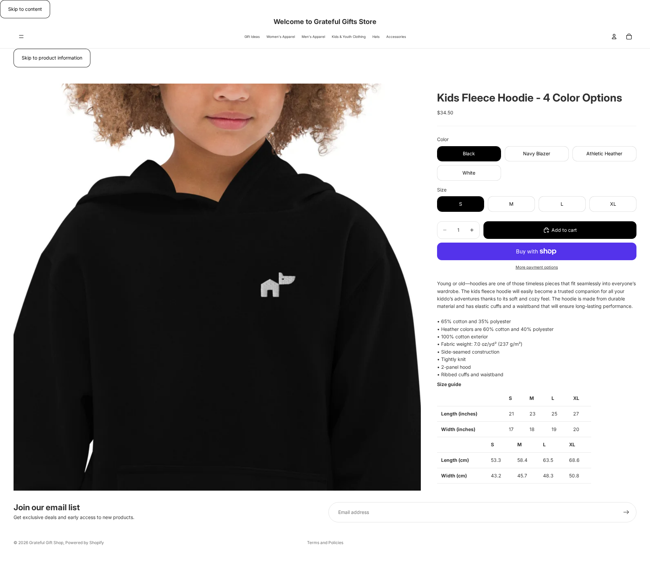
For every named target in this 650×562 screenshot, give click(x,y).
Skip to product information (52, 58)
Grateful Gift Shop (46, 542)
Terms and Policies (325, 542)
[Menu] (21, 37)
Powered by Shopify (84, 542)
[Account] (614, 36)
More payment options (537, 267)
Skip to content (25, 9)
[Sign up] (626, 512)
